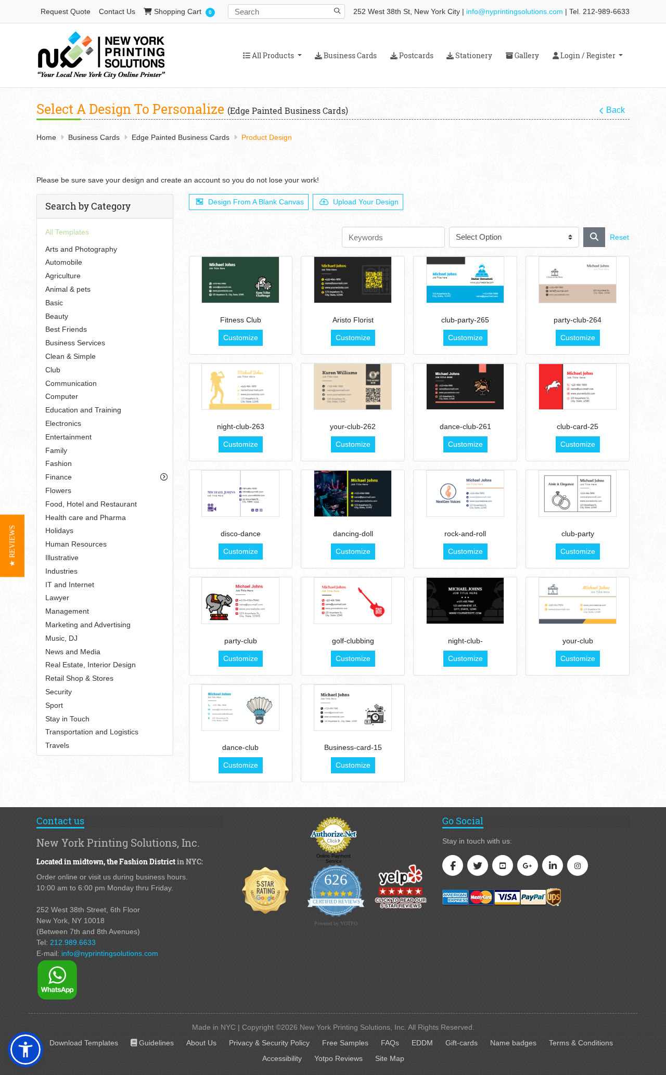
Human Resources (76, 544)
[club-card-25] (578, 387)
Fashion (58, 463)
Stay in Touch (67, 719)
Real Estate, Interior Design (90, 664)
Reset (619, 237)
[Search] (594, 237)
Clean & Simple (70, 356)
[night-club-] (465, 600)
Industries (61, 571)
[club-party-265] (465, 279)
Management (67, 611)
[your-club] (578, 600)
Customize (240, 337)
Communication (71, 383)
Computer (61, 396)
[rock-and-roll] (465, 493)
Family (56, 450)
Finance (58, 477)
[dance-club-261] (465, 387)
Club (52, 370)
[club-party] (578, 493)
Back (615, 110)
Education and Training (83, 410)
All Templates (67, 232)
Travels (57, 745)
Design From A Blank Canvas (256, 202)
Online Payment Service (333, 858)
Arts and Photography (81, 249)
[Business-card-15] (353, 707)
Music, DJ (61, 638)
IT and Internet (69, 584)
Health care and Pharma (85, 517)
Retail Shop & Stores (79, 678)
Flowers (58, 490)
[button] (25, 1049)
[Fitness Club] (240, 279)
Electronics (63, 423)
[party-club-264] (578, 279)
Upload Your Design (366, 202)
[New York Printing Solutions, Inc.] (101, 55)
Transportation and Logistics (91, 732)
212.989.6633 (73, 942)
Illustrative (62, 557)
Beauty (56, 316)
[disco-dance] (240, 493)
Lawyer (57, 597)
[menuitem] (272, 55)
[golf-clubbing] (353, 600)
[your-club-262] (353, 387)
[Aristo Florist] (353, 279)
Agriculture (63, 275)
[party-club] (240, 600)
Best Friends (66, 329)
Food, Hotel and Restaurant (91, 504)
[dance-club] (240, 707)
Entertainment (68, 437)
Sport (54, 705)
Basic (54, 303)
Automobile (63, 262)
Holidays (59, 530)
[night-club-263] (240, 387)
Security (58, 692)
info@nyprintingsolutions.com (514, 11)
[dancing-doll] (353, 493)
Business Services (75, 343)
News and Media (72, 651)
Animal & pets (68, 289)
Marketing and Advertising (88, 624)
